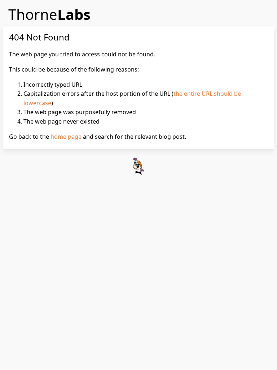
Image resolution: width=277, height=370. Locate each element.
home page (66, 137)
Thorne (49, 14)
